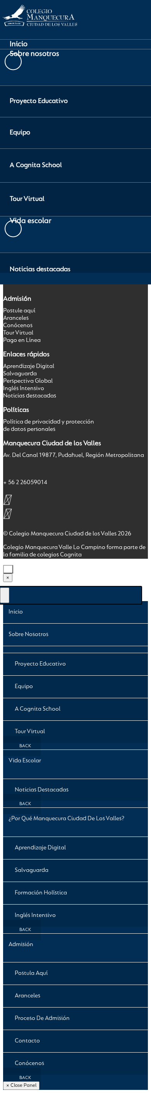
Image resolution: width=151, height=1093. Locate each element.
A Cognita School (37, 709)
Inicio (16, 612)
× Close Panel (21, 1085)
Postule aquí (19, 311)
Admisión (21, 944)
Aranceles (16, 318)
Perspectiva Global (28, 381)
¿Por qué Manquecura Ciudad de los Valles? (66, 819)
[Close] (8, 569)
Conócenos (18, 325)
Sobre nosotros (28, 634)
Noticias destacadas (29, 396)
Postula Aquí (31, 973)
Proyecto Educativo (40, 664)
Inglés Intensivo (23, 388)
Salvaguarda (20, 374)
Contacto (27, 1041)
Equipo (24, 686)
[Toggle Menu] (4, 595)
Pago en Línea (22, 340)
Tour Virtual (18, 333)
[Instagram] (7, 500)
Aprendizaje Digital (28, 366)
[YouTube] (7, 513)
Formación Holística (41, 893)
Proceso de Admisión (42, 1018)
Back (24, 746)
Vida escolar (25, 761)
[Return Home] (39, 29)
